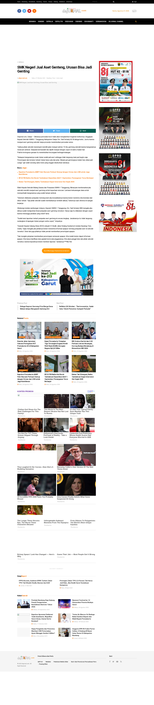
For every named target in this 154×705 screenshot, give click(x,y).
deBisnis (78, 21)
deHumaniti (88, 21)
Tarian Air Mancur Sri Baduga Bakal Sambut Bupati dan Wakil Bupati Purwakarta (83, 617)
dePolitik (59, 21)
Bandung (39, 2)
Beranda (32, 21)
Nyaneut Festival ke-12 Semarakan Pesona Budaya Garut (82, 602)
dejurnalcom (23, 78)
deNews (41, 21)
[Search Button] (113, 2)
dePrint (40, 662)
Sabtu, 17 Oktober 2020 (40, 624)
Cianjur (50, 2)
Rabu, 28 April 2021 (67, 588)
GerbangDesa (101, 21)
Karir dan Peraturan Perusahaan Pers (83, 662)
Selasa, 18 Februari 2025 (81, 621)
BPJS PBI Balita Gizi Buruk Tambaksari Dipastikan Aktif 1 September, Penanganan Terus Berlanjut (56, 178)
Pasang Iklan (43, 664)
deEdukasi (69, 21)
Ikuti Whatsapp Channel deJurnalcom (56, 251)
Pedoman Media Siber (61, 662)
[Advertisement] (77, 43)
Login (135, 2)
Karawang (24, 2)
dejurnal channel (116, 21)
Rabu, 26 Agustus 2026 (25, 351)
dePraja (49, 21)
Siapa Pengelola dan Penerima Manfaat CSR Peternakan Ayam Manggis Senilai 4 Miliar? (43, 631)
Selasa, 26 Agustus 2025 (81, 607)
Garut (18, 2)
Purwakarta (32, 2)
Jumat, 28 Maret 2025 (80, 638)
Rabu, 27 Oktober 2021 (38, 78)
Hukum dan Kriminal (53, 337)
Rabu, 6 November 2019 (40, 636)
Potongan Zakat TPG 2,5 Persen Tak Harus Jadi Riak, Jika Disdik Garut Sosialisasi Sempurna (76, 583)
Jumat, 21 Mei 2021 (26, 585)
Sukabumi (62, 2)
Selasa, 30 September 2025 (41, 609)
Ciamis (45, 2)
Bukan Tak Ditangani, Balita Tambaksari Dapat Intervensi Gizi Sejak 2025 (46, 182)
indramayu (69, 2)
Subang (56, 2)
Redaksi (48, 662)
